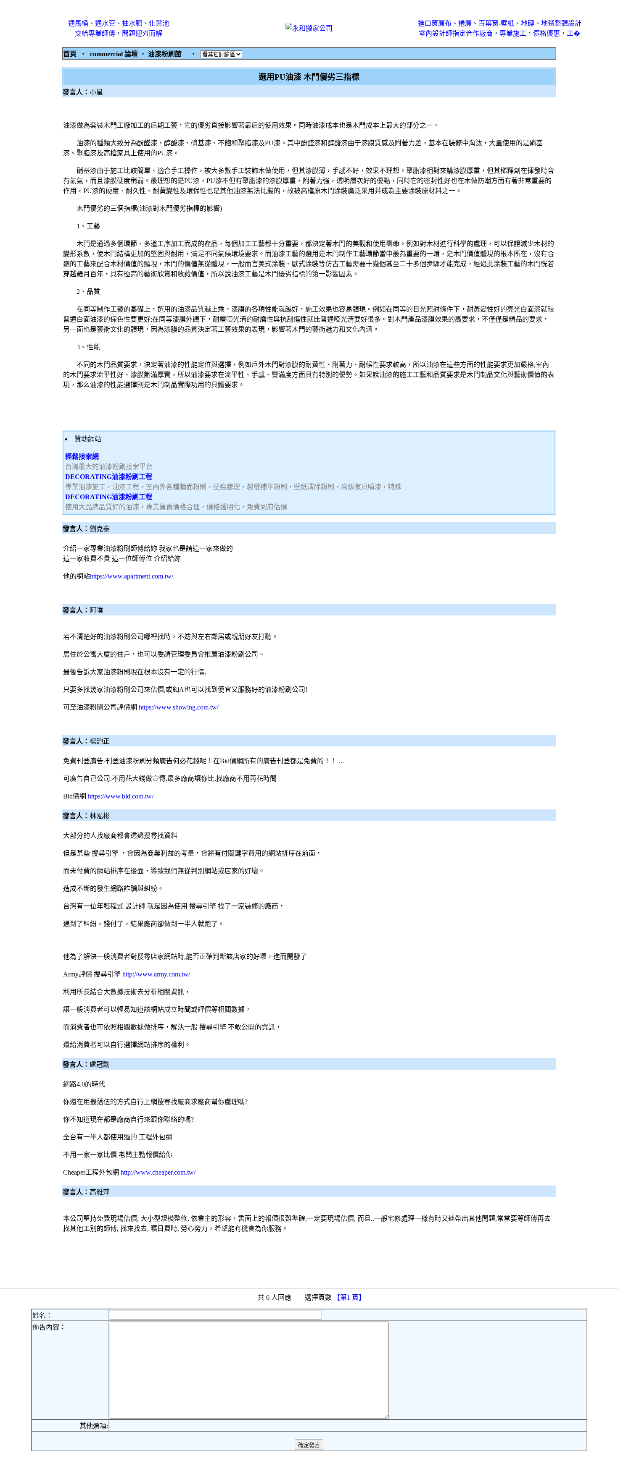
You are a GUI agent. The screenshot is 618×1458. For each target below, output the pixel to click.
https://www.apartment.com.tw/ (131, 576)
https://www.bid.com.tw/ (120, 796)
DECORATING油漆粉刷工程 (108, 476)
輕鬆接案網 (82, 456)
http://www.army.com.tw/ (156, 974)
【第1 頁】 (350, 1297)
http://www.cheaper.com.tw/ (158, 1172)
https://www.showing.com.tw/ (179, 707)
